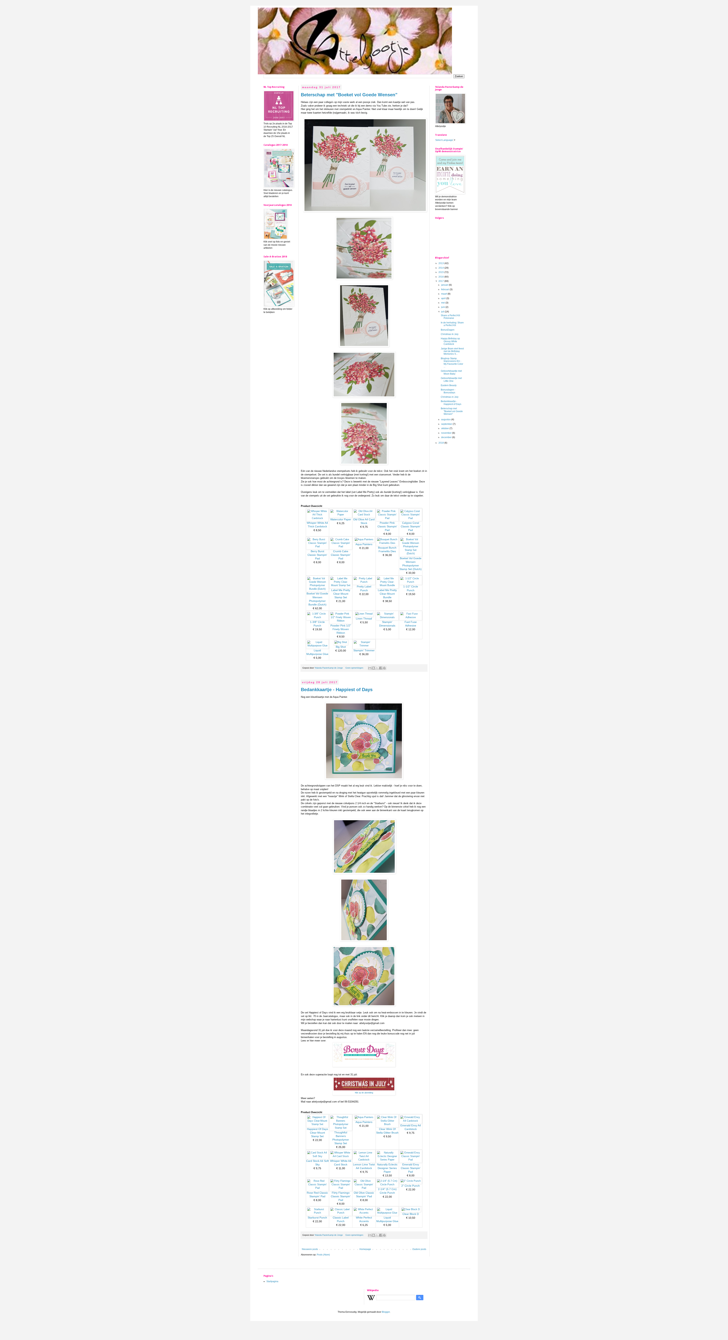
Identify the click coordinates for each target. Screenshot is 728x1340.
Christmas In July (449, 334)
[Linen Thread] (364, 613)
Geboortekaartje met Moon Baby (451, 372)
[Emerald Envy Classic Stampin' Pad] (410, 1159)
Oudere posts (419, 1249)
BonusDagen (447, 330)
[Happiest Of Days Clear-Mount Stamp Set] (317, 1124)
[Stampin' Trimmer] (364, 645)
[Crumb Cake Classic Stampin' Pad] (340, 546)
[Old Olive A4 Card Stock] (364, 514)
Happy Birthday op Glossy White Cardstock (450, 341)
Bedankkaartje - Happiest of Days (337, 689)
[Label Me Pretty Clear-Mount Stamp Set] (340, 585)
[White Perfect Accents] (364, 1212)
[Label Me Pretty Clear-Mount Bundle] (387, 585)
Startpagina (272, 1281)
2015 (441, 272)
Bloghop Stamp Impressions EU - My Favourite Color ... (452, 362)
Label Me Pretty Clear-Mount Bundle (387, 594)
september (447, 424)
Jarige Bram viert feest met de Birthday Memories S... (452, 351)
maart (444, 293)
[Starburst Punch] (317, 1212)
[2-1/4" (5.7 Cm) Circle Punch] (387, 1184)
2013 (441, 263)
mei (443, 302)
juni (443, 307)
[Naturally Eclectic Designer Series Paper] (387, 1159)
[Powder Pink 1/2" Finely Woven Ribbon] (340, 620)
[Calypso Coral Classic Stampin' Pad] (410, 518)
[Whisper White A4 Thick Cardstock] (317, 518)
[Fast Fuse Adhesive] (410, 617)
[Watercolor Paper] (340, 514)
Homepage (365, 1249)
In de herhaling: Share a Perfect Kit (452, 324)
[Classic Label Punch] (340, 1212)
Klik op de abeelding (364, 1092)
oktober (445, 428)
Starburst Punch (317, 1217)
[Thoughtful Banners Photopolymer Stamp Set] (340, 1127)
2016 (441, 276)
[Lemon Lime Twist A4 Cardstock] (364, 1159)
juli (443, 311)
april (443, 298)
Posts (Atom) (323, 1254)
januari (445, 285)
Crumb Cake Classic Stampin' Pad (341, 555)
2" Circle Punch (410, 1185)
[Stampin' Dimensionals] (387, 617)
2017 (441, 281)
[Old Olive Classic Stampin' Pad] (364, 1187)
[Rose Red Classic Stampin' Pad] (317, 1187)
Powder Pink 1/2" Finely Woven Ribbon (340, 629)
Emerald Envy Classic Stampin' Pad (410, 1168)
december (446, 437)
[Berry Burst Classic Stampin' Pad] (317, 546)
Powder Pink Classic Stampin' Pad (387, 526)
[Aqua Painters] (364, 539)
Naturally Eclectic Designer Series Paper (387, 1168)
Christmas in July (449, 397)
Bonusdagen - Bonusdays (448, 391)
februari (445, 289)
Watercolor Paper (340, 519)
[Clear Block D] (410, 1209)
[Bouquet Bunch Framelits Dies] (387, 543)
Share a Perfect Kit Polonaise (450, 316)
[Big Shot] (340, 642)
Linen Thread (364, 618)
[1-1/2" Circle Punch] (410, 581)
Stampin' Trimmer (364, 650)
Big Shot (341, 646)
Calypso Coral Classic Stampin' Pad (410, 526)
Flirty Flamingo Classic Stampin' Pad (341, 1196)
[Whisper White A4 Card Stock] (340, 1156)
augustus (446, 419)
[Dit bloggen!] (373, 668)
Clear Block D (410, 1214)
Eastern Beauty (449, 385)
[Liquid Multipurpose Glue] (317, 645)
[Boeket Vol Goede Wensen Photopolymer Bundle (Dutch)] (317, 588)
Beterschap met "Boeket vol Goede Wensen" (349, 94)
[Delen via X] (377, 668)
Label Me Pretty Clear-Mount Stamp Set (340, 594)
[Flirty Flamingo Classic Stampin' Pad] (340, 1187)
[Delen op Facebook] (381, 668)
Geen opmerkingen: (354, 668)
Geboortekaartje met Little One (451, 379)
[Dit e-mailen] (370, 668)
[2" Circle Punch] (410, 1180)
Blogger (386, 1312)
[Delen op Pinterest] (384, 668)
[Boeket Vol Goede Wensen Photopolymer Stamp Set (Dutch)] (410, 553)
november (446, 433)
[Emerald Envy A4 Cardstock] (410, 1120)
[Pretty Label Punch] (364, 581)
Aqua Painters (363, 544)
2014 (441, 268)
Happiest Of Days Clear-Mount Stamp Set (317, 1133)
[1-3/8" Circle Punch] (317, 617)
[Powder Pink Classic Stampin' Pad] (387, 518)
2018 (441, 442)
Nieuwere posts (310, 1249)
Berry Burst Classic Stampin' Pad (317, 555)
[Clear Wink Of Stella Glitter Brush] (387, 1124)
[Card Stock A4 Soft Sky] (317, 1156)
